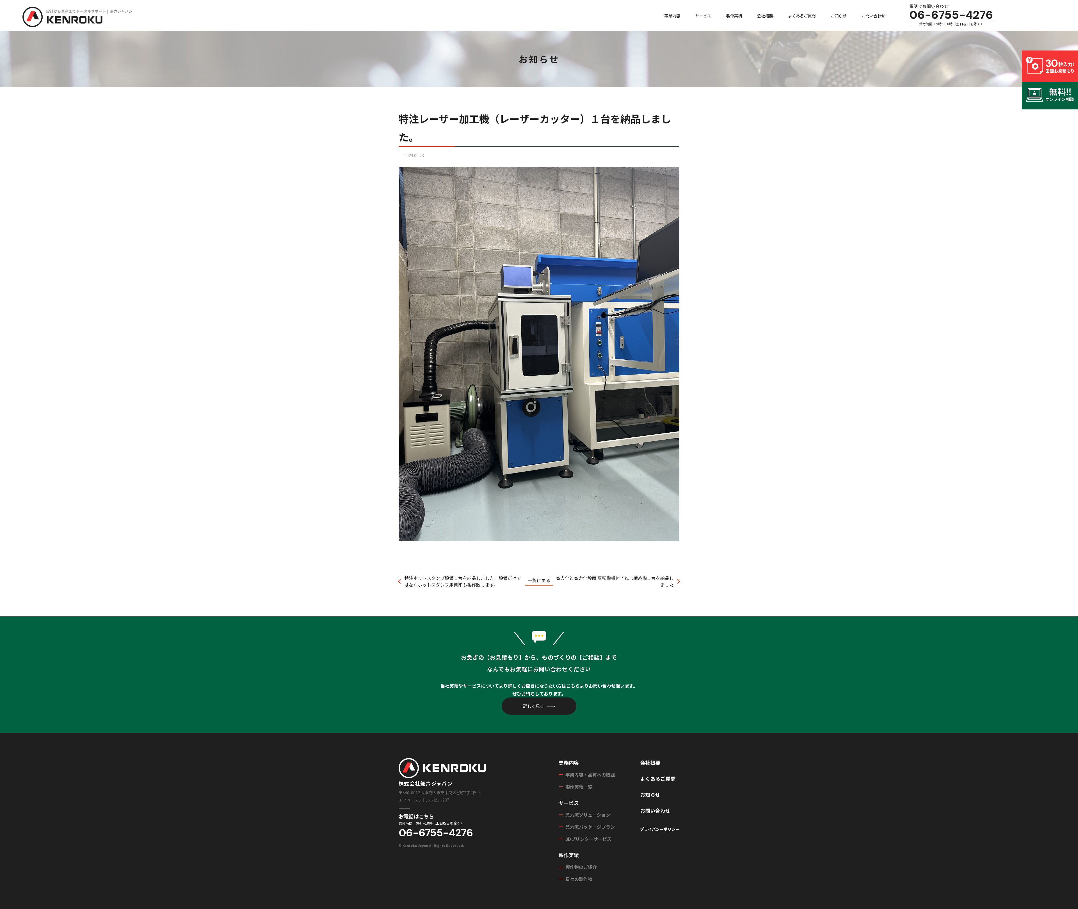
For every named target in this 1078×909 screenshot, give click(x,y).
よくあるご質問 (802, 16)
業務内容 (569, 762)
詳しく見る (533, 706)
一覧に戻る (539, 580)
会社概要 (765, 16)
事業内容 (672, 16)
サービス (703, 16)
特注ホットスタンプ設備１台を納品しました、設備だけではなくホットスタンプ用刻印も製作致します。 (462, 581)
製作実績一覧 (578, 786)
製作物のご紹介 (581, 867)
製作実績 (734, 16)
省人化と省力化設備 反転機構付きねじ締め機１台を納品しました (615, 581)
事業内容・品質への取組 (590, 774)
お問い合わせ (873, 16)
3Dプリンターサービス (588, 838)
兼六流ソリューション (587, 814)
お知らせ (838, 16)
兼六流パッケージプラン (590, 826)
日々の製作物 (578, 879)
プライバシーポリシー (659, 829)
